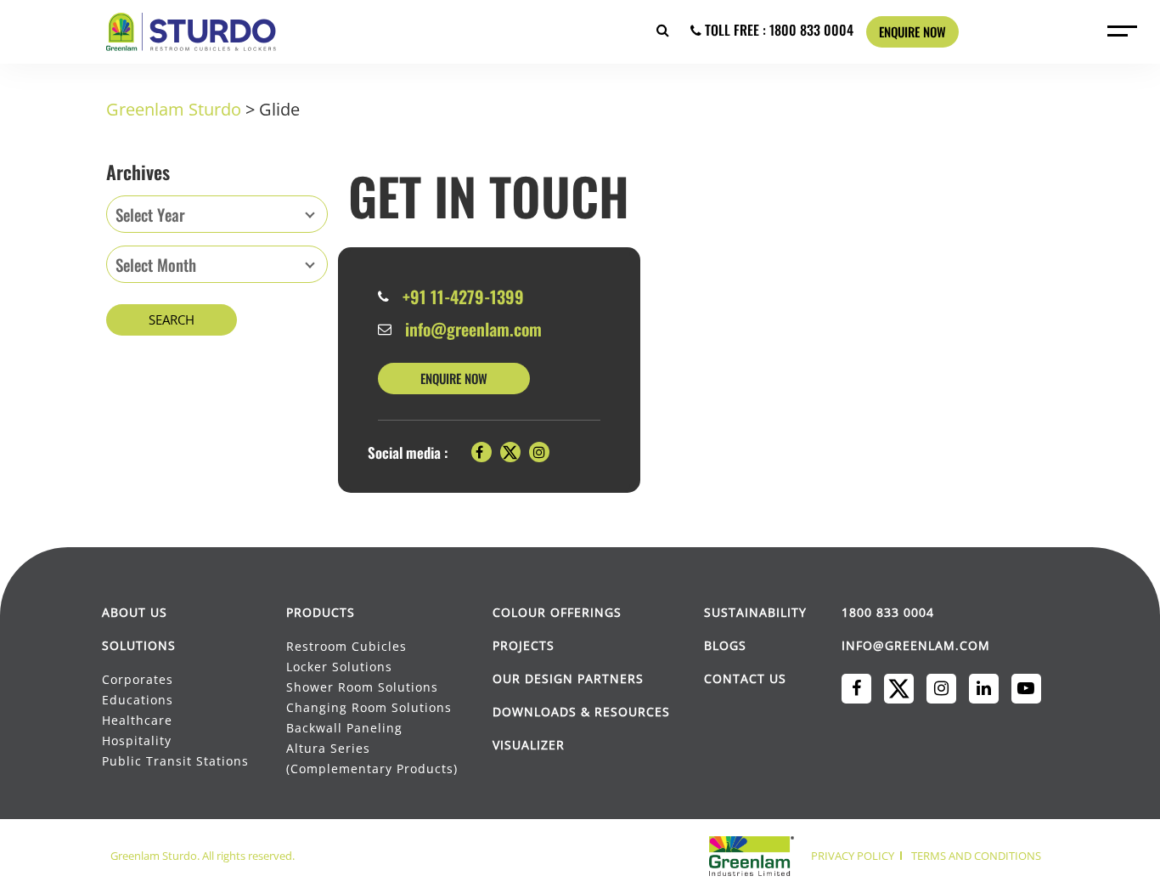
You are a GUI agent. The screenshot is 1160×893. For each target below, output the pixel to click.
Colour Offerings (557, 612)
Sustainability (755, 612)
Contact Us (745, 678)
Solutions (139, 645)
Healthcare (137, 720)
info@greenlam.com (473, 329)
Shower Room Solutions (362, 687)
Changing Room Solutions (369, 707)
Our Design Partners (568, 678)
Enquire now (912, 31)
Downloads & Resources (581, 712)
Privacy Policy (852, 855)
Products (320, 612)
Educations (137, 700)
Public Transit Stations (176, 761)
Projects (524, 645)
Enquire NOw (453, 378)
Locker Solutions (339, 666)
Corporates (139, 679)
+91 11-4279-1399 (463, 296)
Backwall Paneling (344, 728)
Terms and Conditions (976, 855)
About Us (134, 612)
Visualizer (529, 745)
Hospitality (137, 740)
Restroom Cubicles (346, 646)
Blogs (725, 645)
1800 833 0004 (888, 612)
